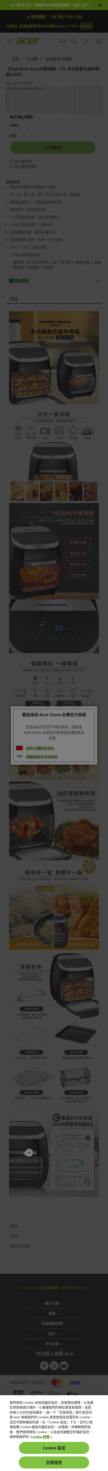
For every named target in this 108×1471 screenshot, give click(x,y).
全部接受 (54, 1462)
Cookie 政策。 (41, 1436)
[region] (54, 1433)
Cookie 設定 (54, 1448)
